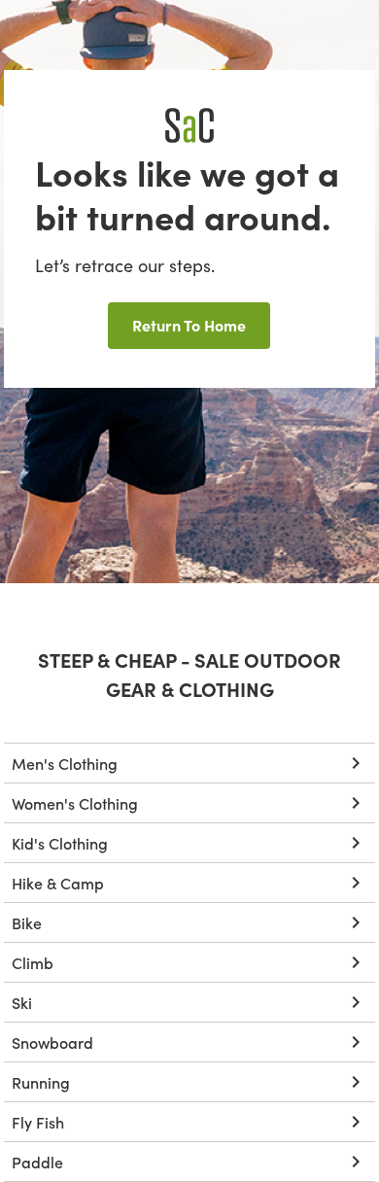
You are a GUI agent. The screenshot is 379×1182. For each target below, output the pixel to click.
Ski (22, 1002)
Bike (27, 922)
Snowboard (52, 1042)
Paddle (37, 1161)
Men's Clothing (65, 763)
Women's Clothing (75, 803)
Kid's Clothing (60, 842)
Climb (32, 962)
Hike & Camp (58, 882)
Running (41, 1082)
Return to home (189, 324)
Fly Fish (38, 1121)
